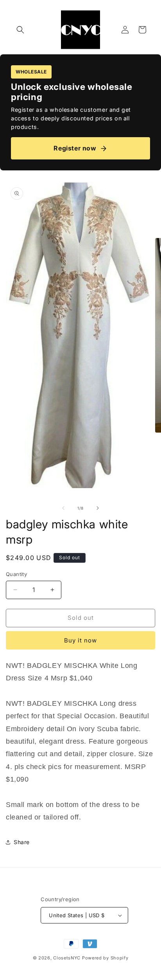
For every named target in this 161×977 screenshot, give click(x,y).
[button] (20, 29)
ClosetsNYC (66, 958)
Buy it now (80, 640)
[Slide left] (63, 508)
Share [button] (22, 842)
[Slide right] (97, 508)
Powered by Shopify (105, 958)
